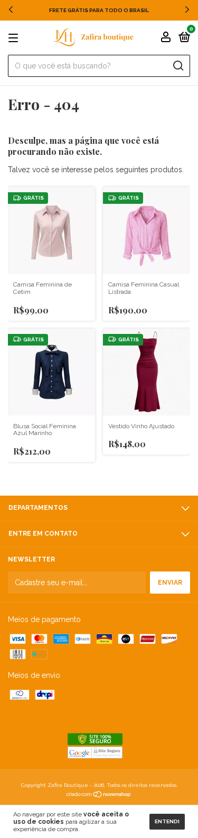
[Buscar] (177, 65)
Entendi (167, 821)
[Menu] (15, 38)
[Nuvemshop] (99, 795)
